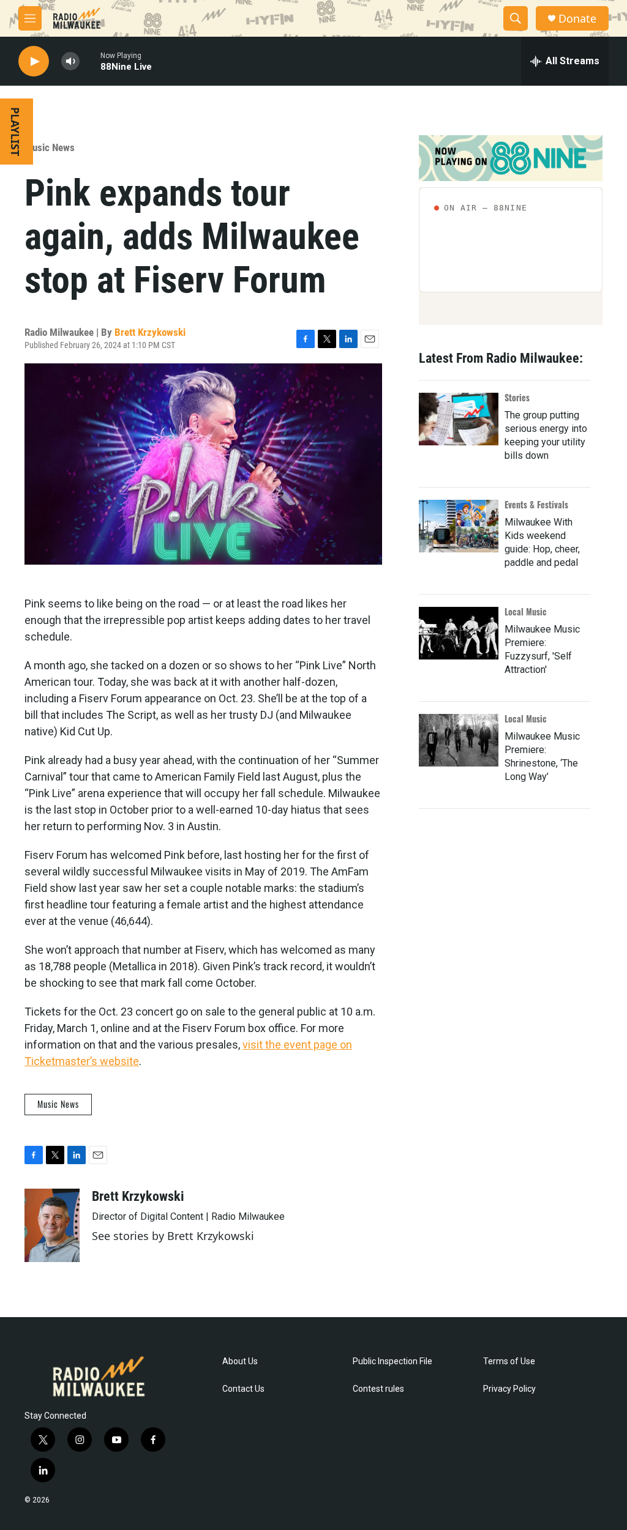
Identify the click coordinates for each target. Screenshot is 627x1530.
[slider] (90, 60)
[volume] (70, 61)
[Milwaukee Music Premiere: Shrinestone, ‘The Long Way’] (458, 740)
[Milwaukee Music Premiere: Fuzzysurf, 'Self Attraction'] (458, 633)
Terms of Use (509, 1361)
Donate (577, 18)
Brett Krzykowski (150, 332)
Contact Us (243, 1389)
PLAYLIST (15, 131)
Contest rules (378, 1389)
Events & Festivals (536, 504)
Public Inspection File (392, 1361)
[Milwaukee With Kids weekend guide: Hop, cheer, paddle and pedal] (458, 526)
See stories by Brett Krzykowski (173, 1235)
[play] (33, 61)
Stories (517, 397)
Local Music (526, 611)
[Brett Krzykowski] (52, 1225)
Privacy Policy (509, 1389)
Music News (49, 147)
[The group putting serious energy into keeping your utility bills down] (458, 419)
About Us (240, 1361)
